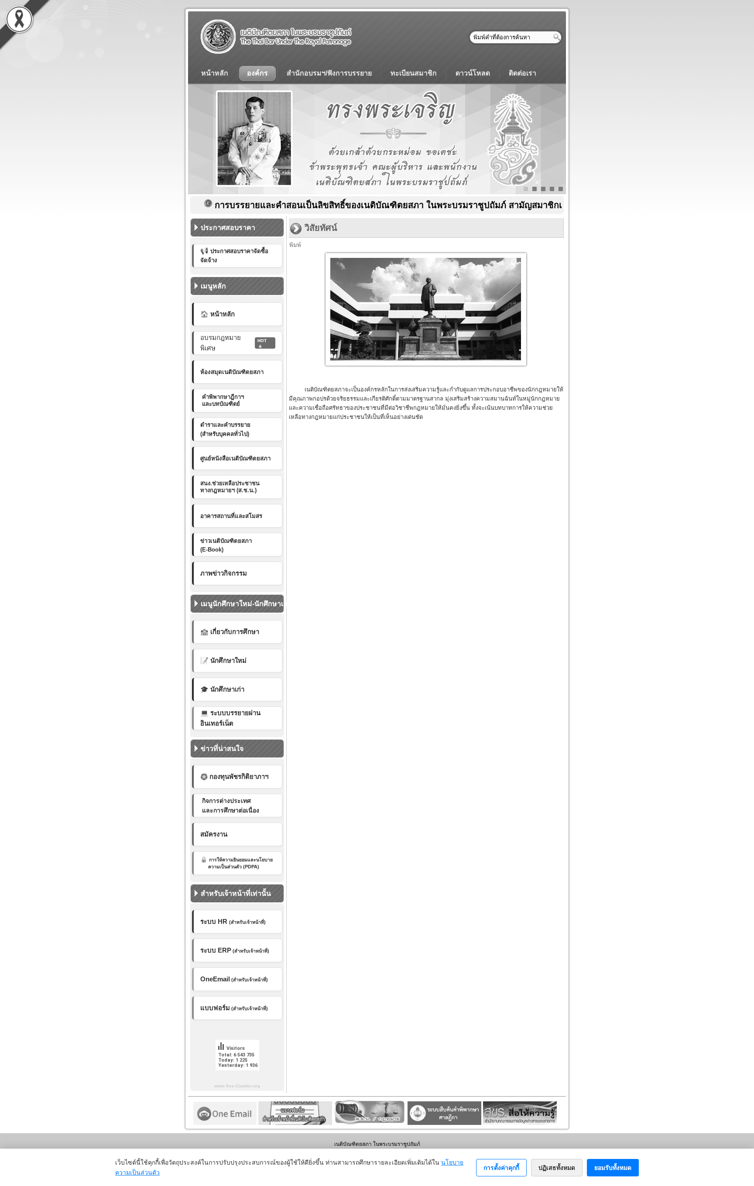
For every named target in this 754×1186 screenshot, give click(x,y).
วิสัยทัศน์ (321, 228)
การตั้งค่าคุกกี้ (501, 1167)
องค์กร (257, 73)
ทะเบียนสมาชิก (414, 73)
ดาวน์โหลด (473, 73)
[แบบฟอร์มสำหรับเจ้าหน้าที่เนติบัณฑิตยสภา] (295, 1123)
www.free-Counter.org (237, 1085)
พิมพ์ (295, 245)
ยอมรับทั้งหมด (612, 1167)
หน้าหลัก (214, 73)
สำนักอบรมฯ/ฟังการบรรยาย (329, 73)
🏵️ (234, 776)
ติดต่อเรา (522, 73)
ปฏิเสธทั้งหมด (556, 1167)
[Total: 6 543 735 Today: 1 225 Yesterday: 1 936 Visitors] (237, 1076)
